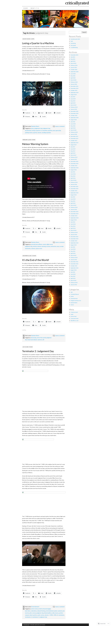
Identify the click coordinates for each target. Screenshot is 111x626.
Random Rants (35, 126)
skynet (39, 132)
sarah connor (40, 615)
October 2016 (74, 165)
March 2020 (73, 80)
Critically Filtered (75, 294)
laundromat (28, 130)
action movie (34, 608)
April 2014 (73, 228)
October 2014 (74, 215)
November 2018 (74, 113)
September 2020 (74, 71)
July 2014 (73, 222)
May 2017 (73, 151)
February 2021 (74, 65)
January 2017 (74, 159)
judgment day (46, 128)
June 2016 (73, 174)
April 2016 (73, 178)
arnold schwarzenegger (44, 608)
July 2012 (73, 272)
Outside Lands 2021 (75, 39)
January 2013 (74, 259)
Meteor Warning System (35, 144)
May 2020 (73, 75)
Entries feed (73, 316)
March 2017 (73, 155)
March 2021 (73, 63)
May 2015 (73, 201)
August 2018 (74, 119)
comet (44, 244)
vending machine (46, 132)
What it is (35, 8)
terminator (61, 615)
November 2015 (74, 188)
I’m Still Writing (74, 47)
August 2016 (74, 169)
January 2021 (74, 67)
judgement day (38, 128)
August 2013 (74, 245)
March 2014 (73, 230)
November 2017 (74, 138)
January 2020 (74, 84)
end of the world (41, 337)
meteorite (53, 246)
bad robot (27, 611)
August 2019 (74, 94)
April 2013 (73, 253)
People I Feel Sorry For (76, 300)
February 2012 (74, 282)
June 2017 (73, 149)
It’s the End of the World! (35, 259)
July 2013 (73, 247)
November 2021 (74, 55)
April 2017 (73, 153)
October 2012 (74, 265)
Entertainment (35, 606)
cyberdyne (34, 611)
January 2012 (74, 284)
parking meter (29, 132)
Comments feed (74, 318)
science (33, 248)
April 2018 (73, 128)
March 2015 (73, 205)
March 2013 (73, 255)
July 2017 (73, 146)
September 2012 (74, 268)
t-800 (54, 615)
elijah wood (49, 244)
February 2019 (74, 107)
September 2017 (74, 142)
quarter (35, 132)
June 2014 (73, 224)
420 (71, 292)
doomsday (33, 337)
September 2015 (74, 192)
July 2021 (73, 57)
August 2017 (74, 144)
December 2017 (74, 136)
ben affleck (39, 244)
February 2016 (74, 182)
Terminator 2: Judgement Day (38, 351)
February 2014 (74, 232)
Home (26, 8)
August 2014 (74, 220)
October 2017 (74, 140)
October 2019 (74, 90)
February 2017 (74, 157)
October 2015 (74, 190)
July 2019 (73, 96)
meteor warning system (43, 246)
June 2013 (73, 249)
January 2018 (74, 134)
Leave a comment (60, 126)
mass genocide (57, 130)
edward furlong (41, 611)
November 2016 (74, 163)
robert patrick (33, 615)
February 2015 (74, 207)
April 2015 (73, 203)
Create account (74, 312)
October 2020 (74, 69)
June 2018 (73, 124)
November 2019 (74, 88)
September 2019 (74, 92)
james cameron (58, 611)
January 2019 (74, 109)
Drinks (72, 296)
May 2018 (73, 126)
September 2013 (74, 243)
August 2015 (74, 194)
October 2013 (74, 240)
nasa (58, 246)
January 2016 (74, 184)
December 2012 (74, 261)
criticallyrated (77, 3)
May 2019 (73, 101)
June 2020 (73, 73)
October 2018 (74, 115)
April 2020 (73, 78)
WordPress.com (74, 320)
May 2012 (73, 276)
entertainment (50, 611)
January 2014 (74, 234)
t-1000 (51, 615)
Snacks (72, 304)
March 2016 (73, 180)
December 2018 (74, 111)
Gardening (73, 43)
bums (32, 128)
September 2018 (74, 117)
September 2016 (74, 167)
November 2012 (74, 263)
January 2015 (74, 209)
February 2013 (74, 257)
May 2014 (73, 226)
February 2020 (74, 82)
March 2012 (73, 280)
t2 (57, 615)
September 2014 (74, 217)
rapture (40, 339)
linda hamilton (48, 613)
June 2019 (73, 98)
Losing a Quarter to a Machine (38, 43)
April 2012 (73, 278)
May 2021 (73, 59)
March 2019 (73, 105)
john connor (33, 613)
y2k (43, 339)
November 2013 (74, 238)
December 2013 (74, 236)
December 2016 (74, 161)
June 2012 (73, 274)
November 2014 (74, 213)
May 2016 (73, 176)
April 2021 (73, 61)
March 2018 (73, 130)
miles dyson (55, 613)
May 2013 (73, 251)
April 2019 (73, 103)
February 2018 (74, 132)
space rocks (39, 248)
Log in (72, 314)
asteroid (33, 244)
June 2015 (73, 199)
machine (50, 130)
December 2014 (74, 211)
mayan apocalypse (32, 339)
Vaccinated (73, 45)
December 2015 (74, 186)
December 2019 (74, 86)
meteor (35, 246)
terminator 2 (28, 617)
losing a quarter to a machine (39, 130)
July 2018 (73, 121)
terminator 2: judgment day (39, 617)
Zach (72, 41)
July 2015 (73, 197)
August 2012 (74, 270)
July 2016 (73, 172)
